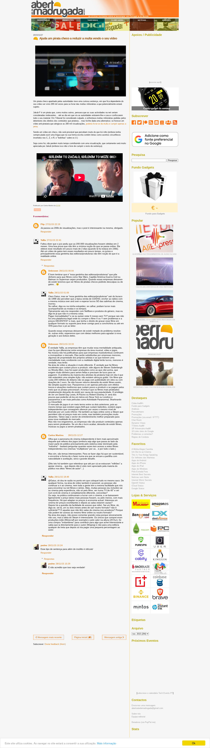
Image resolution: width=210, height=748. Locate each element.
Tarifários (92, 20)
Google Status (138, 488)
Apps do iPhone (139, 463)
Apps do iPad (138, 466)
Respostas (49, 266)
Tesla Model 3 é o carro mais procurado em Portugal (154, 320)
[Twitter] (139, 122)
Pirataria (37, 210)
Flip (43, 224)
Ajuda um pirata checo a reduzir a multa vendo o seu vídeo (78, 38)
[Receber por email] (156, 122)
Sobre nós (136, 714)
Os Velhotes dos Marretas (143, 457)
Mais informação (106, 743)
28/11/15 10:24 (55, 545)
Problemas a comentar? (142, 434)
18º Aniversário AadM (141, 428)
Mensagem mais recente (49, 637)
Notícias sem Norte (140, 477)
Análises (166, 20)
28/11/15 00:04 (66, 271)
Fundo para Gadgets (141, 406)
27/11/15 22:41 (54, 240)
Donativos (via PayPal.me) (143, 722)
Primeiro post (154, 354)
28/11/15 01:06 (61, 292)
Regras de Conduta (140, 437)
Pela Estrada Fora (140, 471)
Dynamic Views (138, 423)
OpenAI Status (138, 483)
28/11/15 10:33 (66, 344)
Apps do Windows (140, 469)
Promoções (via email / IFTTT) (145, 417)
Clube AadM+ (117, 20)
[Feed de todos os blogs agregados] (175, 122)
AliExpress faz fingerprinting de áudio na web (154, 254)
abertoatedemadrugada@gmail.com (147, 708)
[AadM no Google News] (162, 122)
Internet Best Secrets (141, 474)
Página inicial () (83, 637)
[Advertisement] (155, 58)
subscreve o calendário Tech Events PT (155, 693)
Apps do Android (139, 460)
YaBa (43, 240)
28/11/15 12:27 (75, 435)
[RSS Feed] (151, 122)
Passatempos (43, 20)
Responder (46, 231)
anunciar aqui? (155, 82)
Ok (193, 743)
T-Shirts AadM (138, 426)
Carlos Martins (55, 435)
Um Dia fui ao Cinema (141, 452)
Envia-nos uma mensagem (143, 705)
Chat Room (137, 420)
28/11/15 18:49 (61, 477)
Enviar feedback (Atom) (55, 644)
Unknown (53, 271)
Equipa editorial (138, 717)
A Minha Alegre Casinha (142, 449)
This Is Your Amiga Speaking (144, 455)
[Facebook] (134, 122)
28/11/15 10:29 (63, 563)
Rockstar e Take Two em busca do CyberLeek (154, 387)
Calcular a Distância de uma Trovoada (154, 287)
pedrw (44, 545)
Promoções (68, 20)
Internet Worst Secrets (142, 480)
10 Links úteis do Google (143, 431)
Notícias (142, 20)
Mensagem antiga (113, 637)
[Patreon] (145, 122)
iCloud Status (138, 485)
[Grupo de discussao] (168, 122)
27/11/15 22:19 (53, 224)
